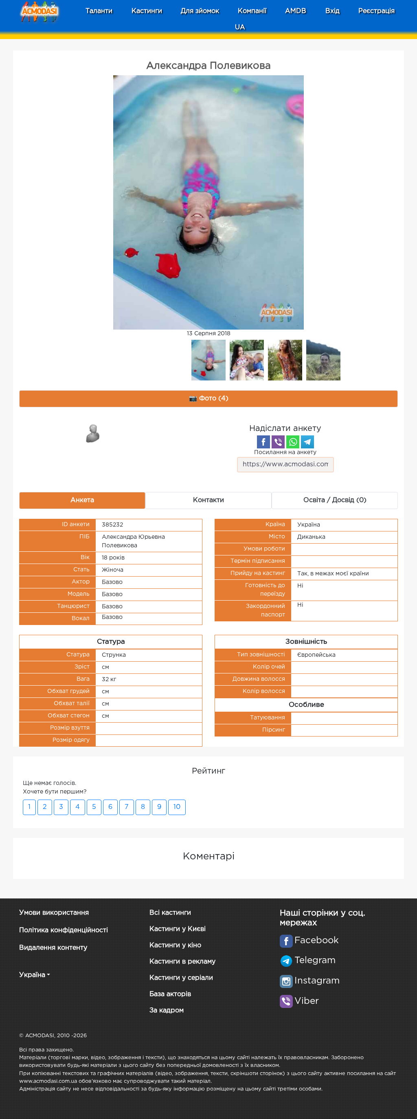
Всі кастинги (170, 913)
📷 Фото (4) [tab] (208, 399)
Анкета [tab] (82, 500)
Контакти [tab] (208, 500)
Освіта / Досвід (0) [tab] (335, 500)
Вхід (332, 11)
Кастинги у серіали (181, 978)
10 (176, 807)
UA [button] (240, 27)
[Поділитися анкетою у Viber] (278, 441)
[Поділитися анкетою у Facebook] (263, 441)
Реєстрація (376, 11)
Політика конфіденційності (63, 930)
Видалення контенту (53, 948)
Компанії (252, 11)
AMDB (295, 11)
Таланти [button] (99, 11)
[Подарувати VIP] (93, 433)
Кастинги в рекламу (182, 962)
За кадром (166, 1011)
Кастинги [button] (147, 11)
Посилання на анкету (285, 452)
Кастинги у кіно (175, 945)
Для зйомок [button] (200, 11)
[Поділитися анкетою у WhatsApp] (292, 441)
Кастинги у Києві (177, 929)
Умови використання (54, 913)
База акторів (170, 994)
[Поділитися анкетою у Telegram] (307, 441)
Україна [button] (32, 975)
